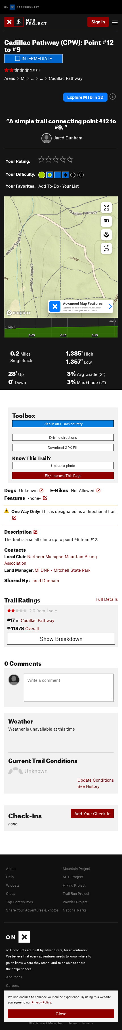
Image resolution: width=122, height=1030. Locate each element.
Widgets (12, 885)
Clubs (10, 893)
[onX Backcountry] (21, 7)
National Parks (75, 910)
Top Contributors (19, 902)
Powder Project (75, 902)
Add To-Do (48, 186)
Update (95, 780)
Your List (70, 186)
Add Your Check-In (92, 813)
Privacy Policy (41, 1002)
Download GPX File (63, 447)
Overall (32, 628)
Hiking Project (74, 885)
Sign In (98, 21)
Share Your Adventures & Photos (32, 910)
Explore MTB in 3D (85, 97)
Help (10, 877)
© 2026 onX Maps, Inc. (46, 1023)
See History (88, 786)
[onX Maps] (18, 941)
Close (61, 1013)
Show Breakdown (61, 638)
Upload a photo (63, 465)
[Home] (28, 22)
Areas (9, 78)
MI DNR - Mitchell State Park (63, 570)
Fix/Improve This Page (63, 475)
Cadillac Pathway (65, 78)
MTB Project (73, 877)
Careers (12, 985)
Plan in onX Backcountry (63, 424)
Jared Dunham (68, 137)
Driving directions (63, 437)
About (11, 868)
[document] (61, 1006)
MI (23, 78)
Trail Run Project (76, 893)
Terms (72, 1023)
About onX (14, 977)
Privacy (87, 1023)
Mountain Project (76, 868)
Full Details (107, 599)
